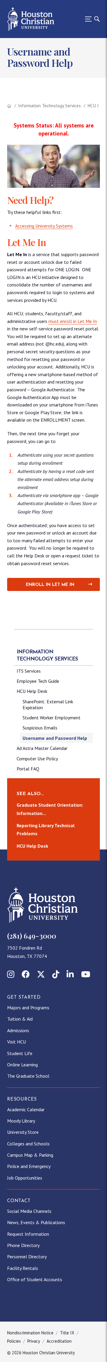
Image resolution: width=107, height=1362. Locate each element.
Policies (14, 1341)
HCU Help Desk (32, 691)
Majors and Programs (28, 1008)
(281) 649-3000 (31, 935)
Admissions (18, 1030)
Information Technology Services (49, 105)
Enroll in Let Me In (50, 585)
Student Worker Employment (52, 718)
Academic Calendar (26, 1109)
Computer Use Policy (37, 759)
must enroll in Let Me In (72, 321)
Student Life (19, 1053)
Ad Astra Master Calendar (42, 748)
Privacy (33, 1341)
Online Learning (22, 1065)
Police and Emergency (29, 1166)
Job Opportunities (24, 1178)
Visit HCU (16, 1042)
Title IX (67, 1333)
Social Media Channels (29, 1211)
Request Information (28, 1234)
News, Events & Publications (36, 1222)
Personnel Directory (27, 1256)
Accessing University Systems (44, 226)
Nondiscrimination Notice (30, 1333)
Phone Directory (23, 1245)
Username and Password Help (55, 738)
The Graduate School (28, 1076)
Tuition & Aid (20, 1019)
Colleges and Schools (28, 1144)
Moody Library (21, 1121)
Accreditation (59, 1341)
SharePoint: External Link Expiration (48, 704)
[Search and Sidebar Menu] (90, 19)
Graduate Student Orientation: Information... (50, 809)
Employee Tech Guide (38, 681)
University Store (23, 1132)
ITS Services (29, 671)
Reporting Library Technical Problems (46, 829)
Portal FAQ (28, 769)
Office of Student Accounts (34, 1279)
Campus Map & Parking (30, 1155)
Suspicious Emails (40, 728)
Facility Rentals (22, 1268)
